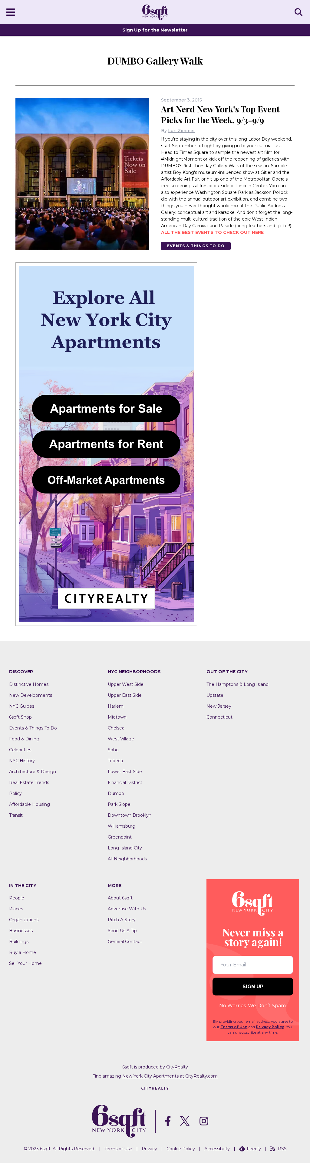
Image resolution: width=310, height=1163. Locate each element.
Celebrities (20, 750)
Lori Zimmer (181, 130)
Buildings (18, 941)
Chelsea (116, 728)
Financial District (125, 782)
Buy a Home (22, 952)
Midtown (117, 717)
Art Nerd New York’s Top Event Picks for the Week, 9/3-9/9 (220, 114)
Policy (15, 793)
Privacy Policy (270, 1027)
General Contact (125, 941)
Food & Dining (24, 739)
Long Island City (125, 848)
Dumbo (116, 793)
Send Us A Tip (122, 930)
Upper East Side (125, 695)
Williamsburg (121, 826)
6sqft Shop (20, 717)
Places (16, 909)
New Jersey (218, 706)
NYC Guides (21, 706)
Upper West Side (125, 684)
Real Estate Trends (29, 782)
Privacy (149, 1148)
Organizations (23, 919)
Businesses (21, 930)
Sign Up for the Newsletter (155, 30)
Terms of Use (233, 1027)
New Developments (30, 695)
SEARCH (299, 12)
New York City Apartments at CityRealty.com (170, 1076)
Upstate (214, 695)
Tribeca (115, 760)
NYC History (22, 760)
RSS (282, 1148)
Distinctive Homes (28, 684)
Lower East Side (125, 771)
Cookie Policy (181, 1148)
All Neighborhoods (127, 859)
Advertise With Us (127, 909)
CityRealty (177, 1067)
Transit (16, 815)
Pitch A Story (122, 919)
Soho (113, 750)
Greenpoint (120, 837)
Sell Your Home (25, 963)
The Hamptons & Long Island (237, 684)
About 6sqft (120, 898)
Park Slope (119, 804)
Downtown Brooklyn (129, 815)
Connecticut (219, 717)
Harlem (116, 706)
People (16, 898)
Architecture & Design (32, 771)
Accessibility (217, 1148)
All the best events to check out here (212, 232)
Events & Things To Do (196, 246)
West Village (121, 739)
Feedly (254, 1148)
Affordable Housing (29, 804)
